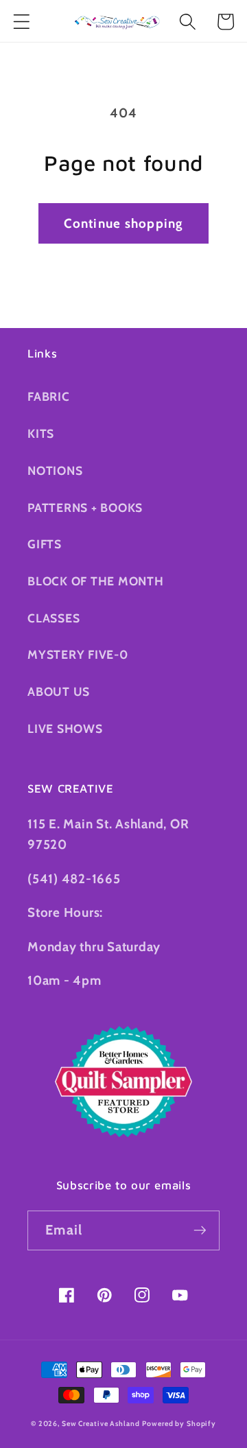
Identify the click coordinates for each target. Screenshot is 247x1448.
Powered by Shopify (179, 1423)
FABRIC (48, 396)
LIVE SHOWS (65, 728)
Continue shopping (123, 223)
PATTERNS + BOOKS (85, 507)
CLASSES (53, 618)
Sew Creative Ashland (101, 1423)
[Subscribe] (200, 1230)
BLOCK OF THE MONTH (95, 581)
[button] (21, 21)
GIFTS (44, 544)
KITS (40, 433)
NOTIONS (54, 470)
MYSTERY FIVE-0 (77, 654)
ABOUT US (58, 691)
